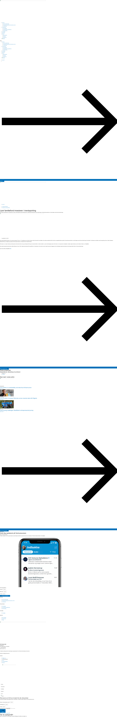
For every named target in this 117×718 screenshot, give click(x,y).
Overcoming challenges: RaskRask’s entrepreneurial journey (16, 410)
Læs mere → (2, 388)
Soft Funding (5, 30)
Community (5, 26)
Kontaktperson (2, 704)
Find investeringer (6, 23)
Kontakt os (4, 37)
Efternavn (1, 591)
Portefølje (3, 31)
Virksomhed (4, 27)
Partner (3, 22)
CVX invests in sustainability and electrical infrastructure (15, 387)
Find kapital (5, 28)
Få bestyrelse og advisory (7, 29)
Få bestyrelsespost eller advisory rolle (9, 44)
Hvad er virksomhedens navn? (5, 702)
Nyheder (3, 52)
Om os (3, 34)
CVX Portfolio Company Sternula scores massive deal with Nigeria (18, 398)
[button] (58, 40)
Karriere (4, 36)
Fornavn (1, 589)
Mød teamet (5, 35)
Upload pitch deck (3, 708)
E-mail (1, 593)
